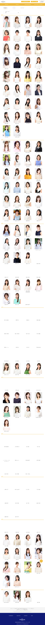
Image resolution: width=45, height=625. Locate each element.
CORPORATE (11, 615)
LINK (32, 615)
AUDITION (18, 615)
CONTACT (25, 615)
